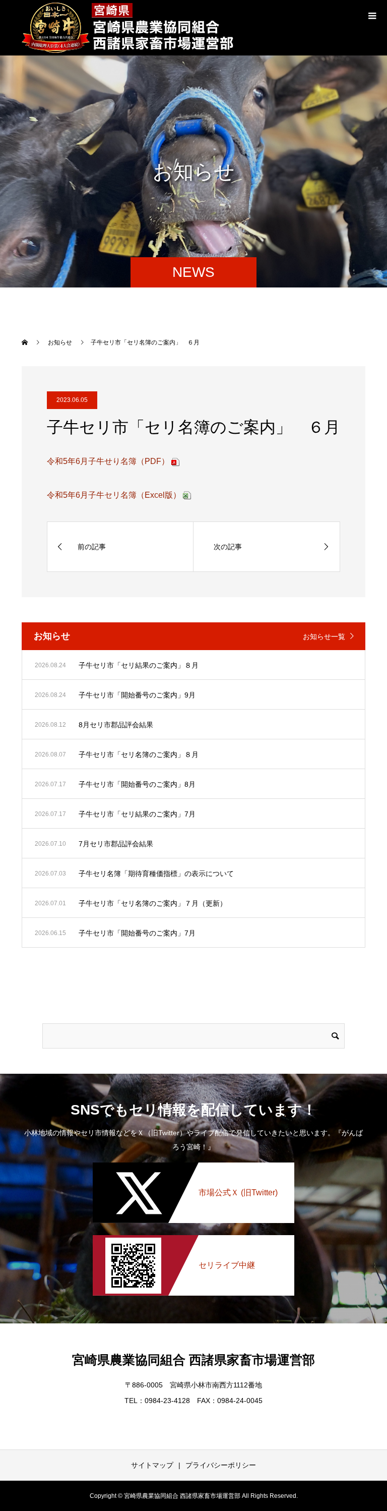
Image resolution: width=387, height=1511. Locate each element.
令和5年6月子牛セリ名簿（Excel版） (114, 495)
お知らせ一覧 (324, 636)
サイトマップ (152, 1465)
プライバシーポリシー (220, 1465)
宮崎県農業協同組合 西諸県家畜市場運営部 (193, 1360)
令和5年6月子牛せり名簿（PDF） (108, 461)
